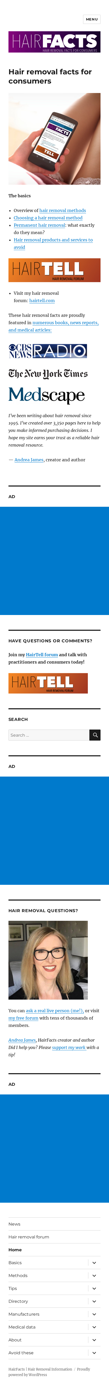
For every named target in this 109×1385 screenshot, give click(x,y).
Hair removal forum (28, 1236)
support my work (69, 1047)
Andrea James (29, 459)
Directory (18, 1301)
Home (15, 1249)
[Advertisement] (54, 561)
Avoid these (21, 1352)
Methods (18, 1275)
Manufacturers (23, 1314)
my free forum (23, 1018)
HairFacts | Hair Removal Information (40, 1369)
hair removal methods (62, 210)
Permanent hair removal (39, 225)
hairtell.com (42, 300)
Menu (92, 19)
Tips (12, 1288)
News (14, 1224)
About (15, 1339)
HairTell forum (42, 654)
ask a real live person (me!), (55, 1010)
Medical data (21, 1327)
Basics (15, 1262)
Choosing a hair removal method (48, 217)
